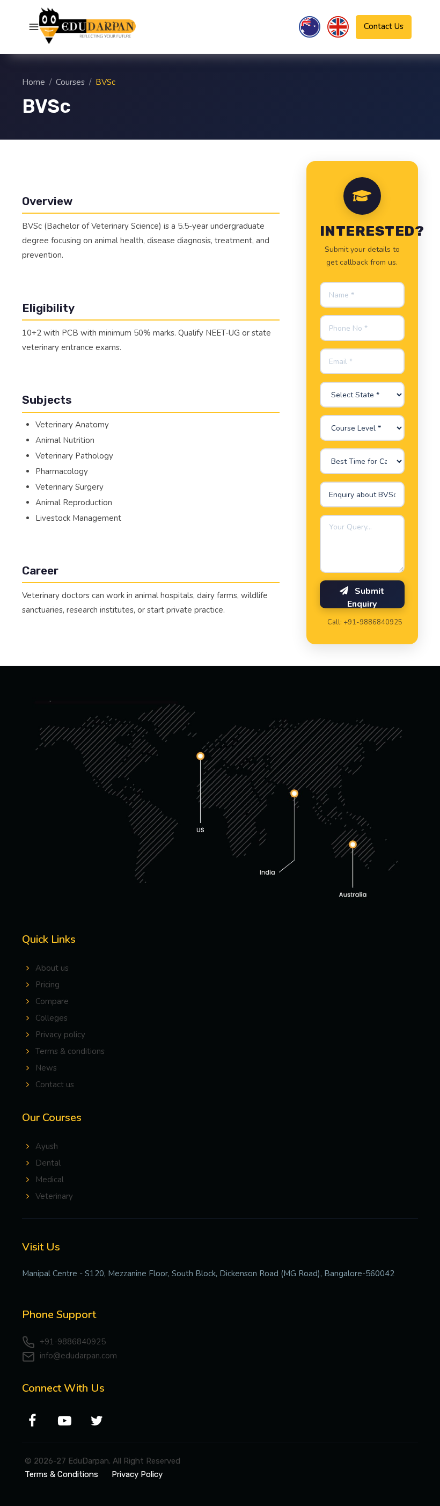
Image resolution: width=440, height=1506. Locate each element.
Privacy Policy (137, 1474)
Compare (52, 1001)
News (46, 1068)
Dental (48, 1163)
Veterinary (54, 1196)
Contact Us (384, 26)
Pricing (47, 984)
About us (52, 968)
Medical (49, 1179)
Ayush (46, 1146)
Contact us (54, 1084)
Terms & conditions (70, 1051)
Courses (70, 82)
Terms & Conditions (61, 1474)
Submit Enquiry (365, 596)
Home (33, 82)
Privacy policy (60, 1034)
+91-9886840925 (72, 1341)
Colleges (51, 1018)
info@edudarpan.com (77, 1355)
